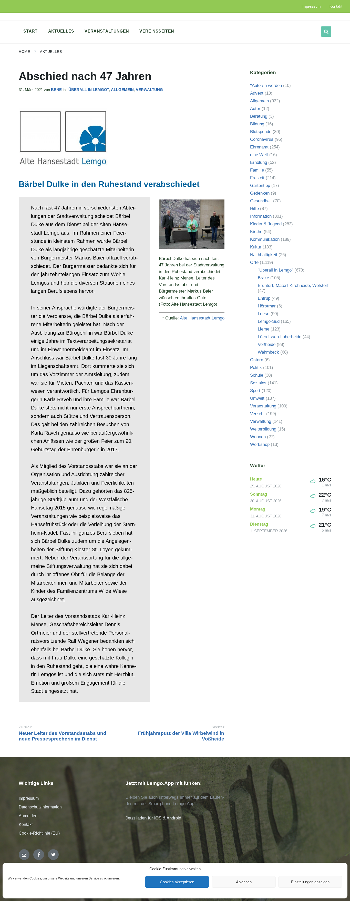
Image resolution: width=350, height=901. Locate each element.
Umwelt (257, 398)
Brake (263, 277)
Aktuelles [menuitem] (61, 31)
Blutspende (260, 131)
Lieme (263, 329)
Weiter (218, 727)
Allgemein (122, 90)
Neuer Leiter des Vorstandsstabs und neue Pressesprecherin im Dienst (62, 736)
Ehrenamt (259, 147)
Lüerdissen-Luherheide (279, 336)
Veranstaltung (263, 406)
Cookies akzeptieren (177, 882)
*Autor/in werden (266, 85)
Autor (255, 108)
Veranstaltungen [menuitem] (107, 31)
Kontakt (26, 824)
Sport (255, 390)
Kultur (255, 247)
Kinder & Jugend (266, 224)
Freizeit (257, 177)
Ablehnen (244, 882)
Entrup (264, 298)
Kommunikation (265, 239)
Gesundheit (261, 200)
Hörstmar (267, 306)
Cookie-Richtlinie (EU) (39, 833)
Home (24, 51)
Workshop (260, 444)
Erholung (258, 162)
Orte (254, 262)
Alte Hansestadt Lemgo (202, 318)
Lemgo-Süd (269, 321)
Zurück (25, 727)
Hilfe (254, 208)
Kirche (256, 231)
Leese (263, 313)
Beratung (258, 116)
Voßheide (266, 344)
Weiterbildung (263, 429)
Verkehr (257, 413)
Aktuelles (51, 51)
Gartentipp (260, 185)
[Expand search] (326, 31)
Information (261, 216)
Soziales (258, 383)
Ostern (256, 359)
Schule (256, 375)
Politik (256, 367)
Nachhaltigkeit (263, 254)
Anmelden (28, 816)
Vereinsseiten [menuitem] (156, 31)
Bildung (257, 124)
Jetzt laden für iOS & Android (153, 818)
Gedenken (260, 193)
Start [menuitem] (30, 31)
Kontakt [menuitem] (336, 6)
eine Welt (259, 154)
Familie (257, 170)
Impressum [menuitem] (311, 6)
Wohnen (258, 436)
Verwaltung (149, 90)
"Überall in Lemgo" (88, 90)
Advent (256, 93)
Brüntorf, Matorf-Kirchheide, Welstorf (293, 285)
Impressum (29, 798)
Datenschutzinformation (40, 807)
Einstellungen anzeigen (310, 882)
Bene (56, 90)
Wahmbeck (268, 352)
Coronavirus (261, 139)
